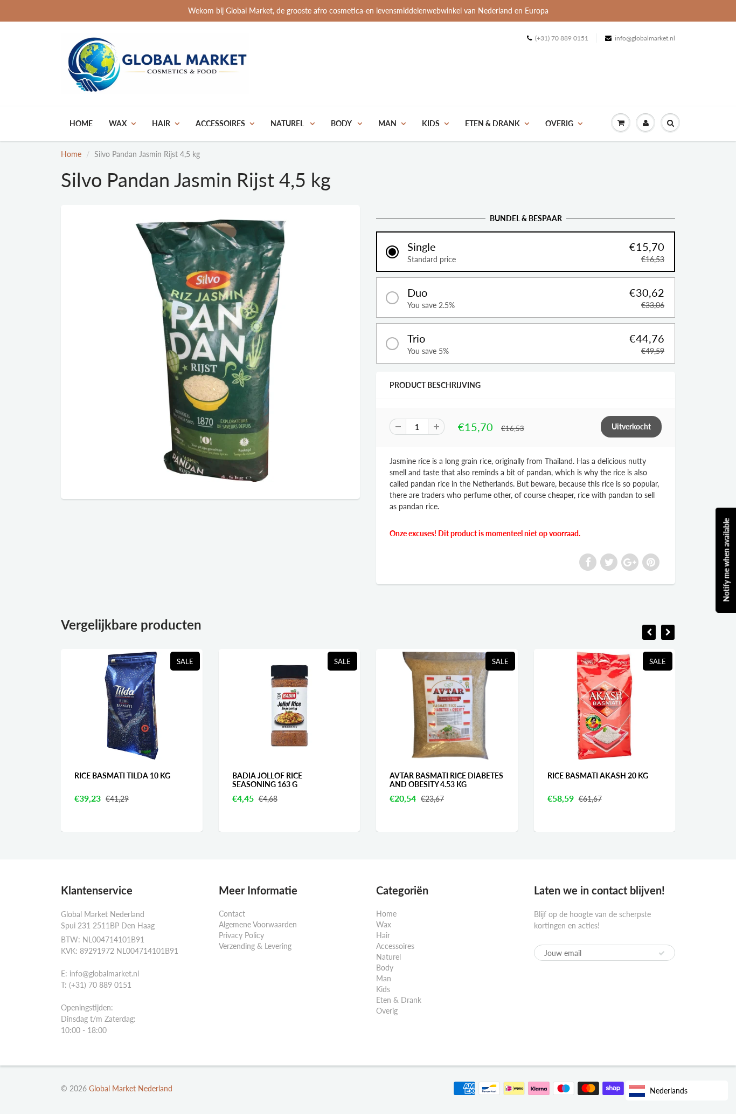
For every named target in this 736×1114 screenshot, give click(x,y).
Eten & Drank (492, 123)
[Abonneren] (661, 953)
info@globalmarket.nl (645, 38)
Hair (161, 123)
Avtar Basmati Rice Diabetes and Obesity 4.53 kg (361, 780)
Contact (232, 913)
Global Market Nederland (130, 1088)
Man (387, 123)
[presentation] (649, 632)
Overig (559, 123)
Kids (431, 123)
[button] (525, 251)
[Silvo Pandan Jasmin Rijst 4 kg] (210, 351)
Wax (118, 123)
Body (342, 123)
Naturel (287, 123)
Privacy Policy (241, 935)
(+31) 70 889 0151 (561, 38)
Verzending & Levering (255, 946)
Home (81, 123)
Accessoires (220, 123)
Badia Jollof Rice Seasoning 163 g (181, 780)
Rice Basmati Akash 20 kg (511, 775)
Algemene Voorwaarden (258, 924)
